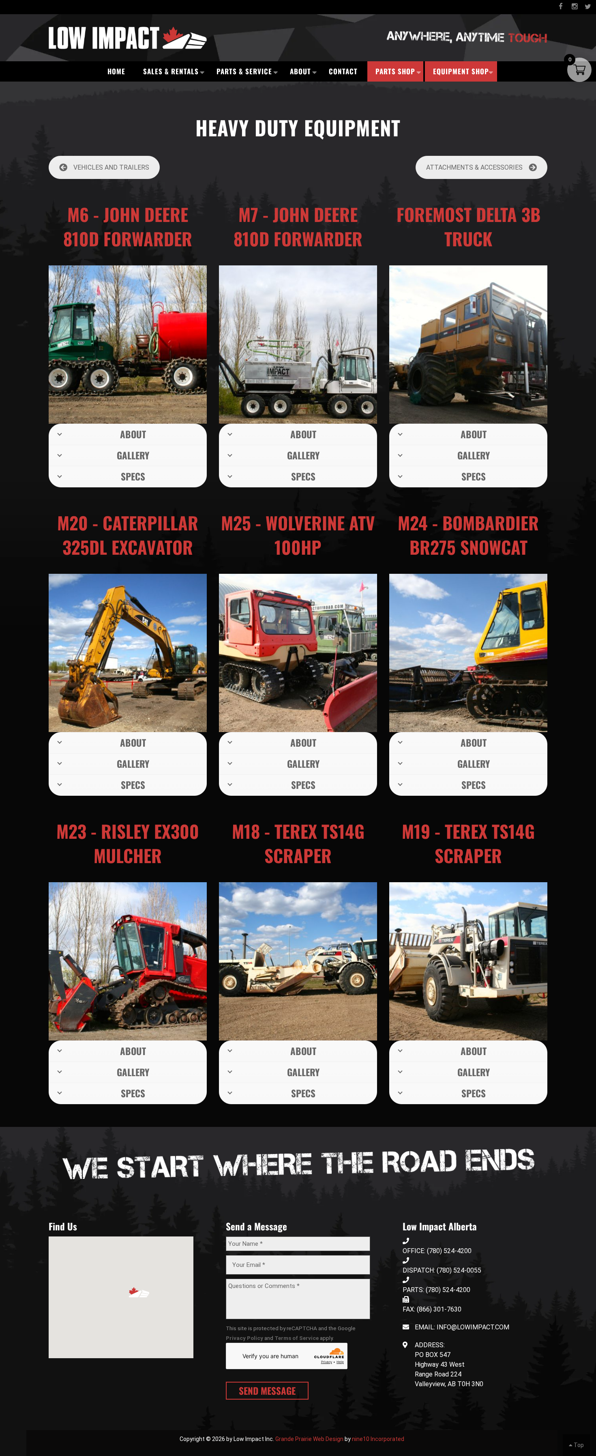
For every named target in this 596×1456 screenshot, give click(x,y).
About (300, 71)
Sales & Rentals (171, 71)
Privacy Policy (244, 1338)
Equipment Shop (461, 71)
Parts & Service (244, 71)
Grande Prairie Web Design (309, 1439)
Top (578, 1445)
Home (116, 71)
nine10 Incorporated (378, 1439)
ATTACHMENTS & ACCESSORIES (474, 167)
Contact (343, 71)
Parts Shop (395, 71)
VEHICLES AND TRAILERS (111, 167)
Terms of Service (296, 1338)
